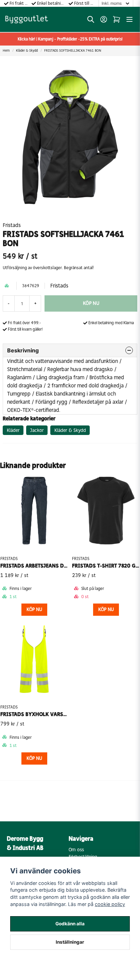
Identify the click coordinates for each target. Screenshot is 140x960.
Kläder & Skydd (27, 51)
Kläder (13, 430)
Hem (6, 51)
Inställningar (70, 942)
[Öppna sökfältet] (90, 19)
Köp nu (34, 758)
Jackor (37, 430)
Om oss (76, 850)
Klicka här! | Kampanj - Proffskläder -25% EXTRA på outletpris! (70, 39)
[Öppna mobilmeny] (129, 19)
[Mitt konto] (103, 19)
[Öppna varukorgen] (116, 19)
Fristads (12, 225)
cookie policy (110, 904)
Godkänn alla (70, 923)
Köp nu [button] (34, 609)
